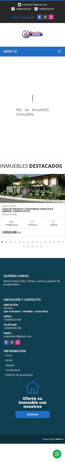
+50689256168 (23, 8)
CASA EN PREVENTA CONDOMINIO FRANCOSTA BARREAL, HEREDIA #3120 (27, 210)
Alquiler (10, 365)
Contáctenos (12, 370)
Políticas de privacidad (19, 375)
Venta (8, 360)
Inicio (8, 355)
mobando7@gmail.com (17, 336)
